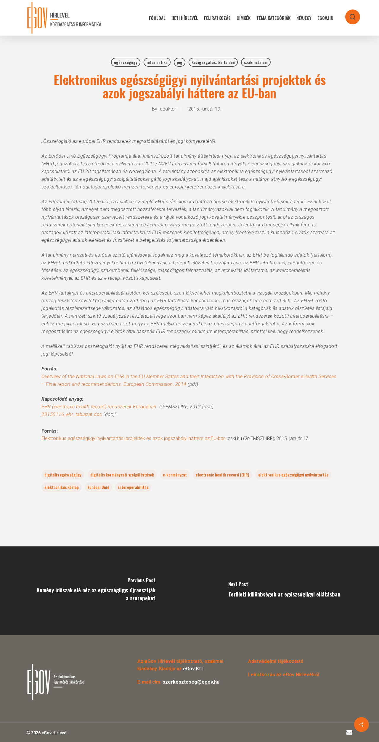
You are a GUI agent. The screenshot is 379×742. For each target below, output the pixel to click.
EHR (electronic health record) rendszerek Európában (99, 407)
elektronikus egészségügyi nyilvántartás (293, 474)
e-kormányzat (175, 474)
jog (179, 62)
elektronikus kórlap (61, 487)
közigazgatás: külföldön (213, 62)
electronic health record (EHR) (222, 474)
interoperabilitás (133, 487)
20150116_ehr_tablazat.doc (71, 414)
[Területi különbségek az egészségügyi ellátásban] (284, 590)
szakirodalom (256, 62)
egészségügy (125, 62)
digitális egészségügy (62, 474)
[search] (348, 14)
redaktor (167, 109)
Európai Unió (98, 487)
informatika (157, 62)
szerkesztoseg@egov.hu (191, 682)
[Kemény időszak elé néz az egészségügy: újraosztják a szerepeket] (95, 590)
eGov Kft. (193, 668)
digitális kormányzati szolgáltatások (122, 474)
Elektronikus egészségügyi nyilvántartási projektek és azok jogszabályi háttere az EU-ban (133, 438)
